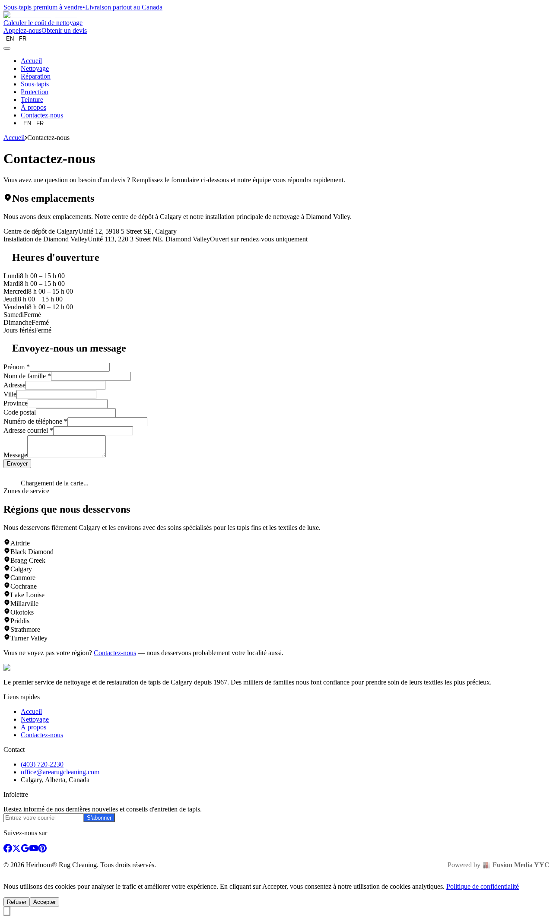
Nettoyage (35, 68)
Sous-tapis (35, 84)
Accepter (44, 902)
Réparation (36, 76)
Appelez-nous (22, 30)
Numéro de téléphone (35, 421)
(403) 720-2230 (42, 764)
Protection (34, 91)
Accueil (31, 60)
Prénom (16, 367)
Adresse (14, 385)
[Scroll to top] (6, 911)
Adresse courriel (28, 430)
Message (15, 455)
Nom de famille (27, 376)
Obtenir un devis (64, 30)
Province (15, 403)
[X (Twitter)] (16, 850)
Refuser (16, 902)
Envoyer (17, 463)
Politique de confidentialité (482, 886)
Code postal (19, 412)
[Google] (25, 850)
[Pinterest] (42, 850)
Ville (9, 394)
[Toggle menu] (6, 48)
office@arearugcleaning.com (60, 772)
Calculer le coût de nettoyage (43, 22)
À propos (33, 107)
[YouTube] (33, 850)
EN (10, 38)
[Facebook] (7, 850)
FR (22, 38)
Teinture (32, 99)
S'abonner (99, 817)
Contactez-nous (42, 115)
